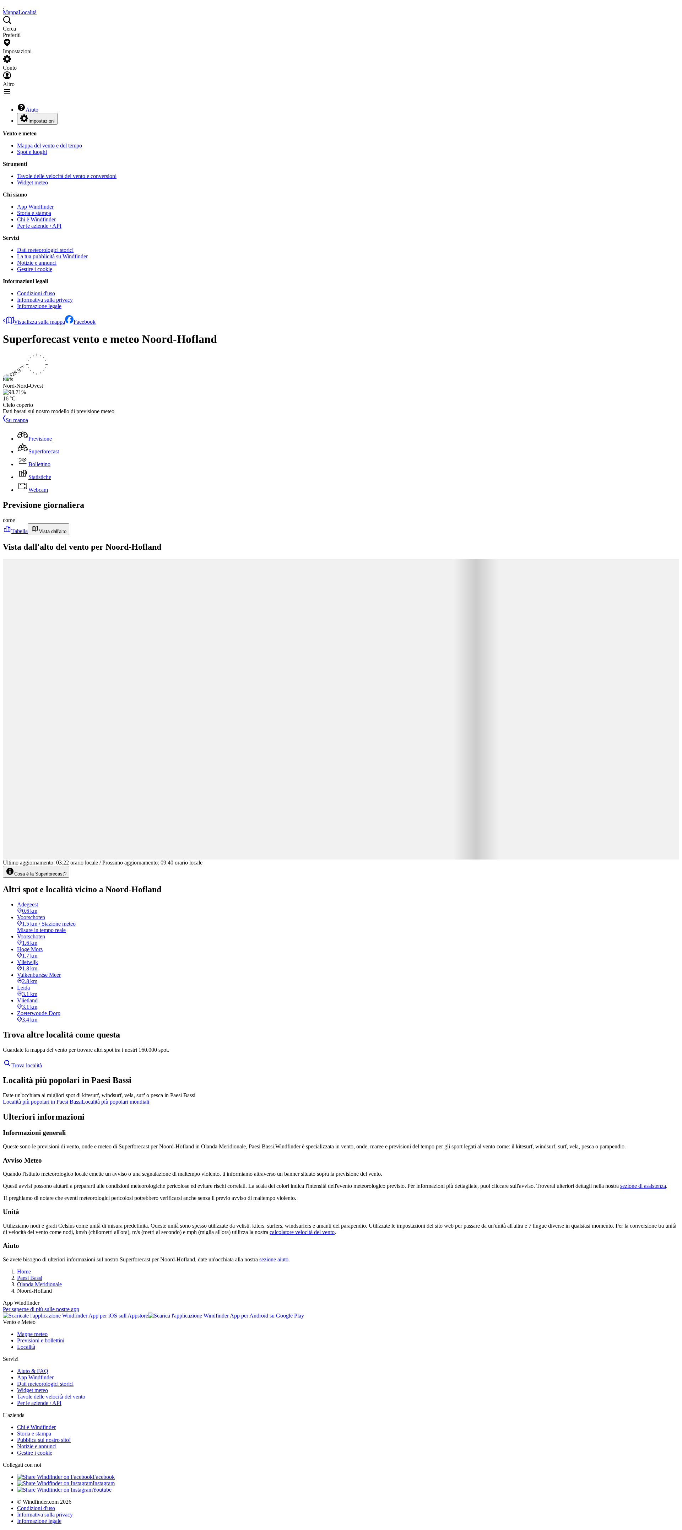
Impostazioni (41, 121)
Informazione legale (39, 306)
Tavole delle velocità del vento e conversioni (67, 176)
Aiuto (32, 110)
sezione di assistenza (643, 1186)
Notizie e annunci (36, 263)
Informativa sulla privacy (45, 300)
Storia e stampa (34, 213)
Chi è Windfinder (36, 219)
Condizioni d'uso (36, 293)
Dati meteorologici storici (45, 250)
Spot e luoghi (32, 152)
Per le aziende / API (39, 226)
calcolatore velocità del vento (302, 1232)
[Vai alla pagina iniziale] (3, 6)
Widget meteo (32, 182)
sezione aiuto (273, 1259)
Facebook (85, 322)
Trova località (26, 1065)
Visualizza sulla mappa (39, 322)
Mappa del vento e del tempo (49, 145)
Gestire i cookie (34, 269)
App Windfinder (35, 207)
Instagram (104, 1483)
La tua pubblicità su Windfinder (52, 256)
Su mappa (17, 420)
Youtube (102, 1490)
